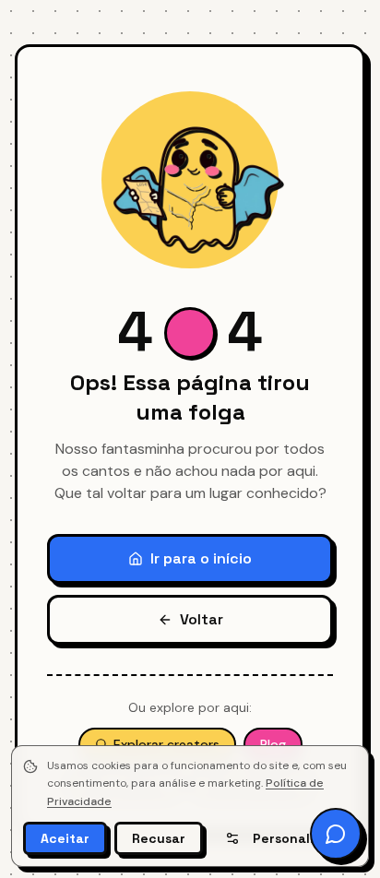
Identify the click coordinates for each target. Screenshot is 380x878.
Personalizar (294, 838)
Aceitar (65, 838)
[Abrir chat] (336, 834)
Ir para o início (201, 558)
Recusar (158, 838)
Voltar (201, 619)
